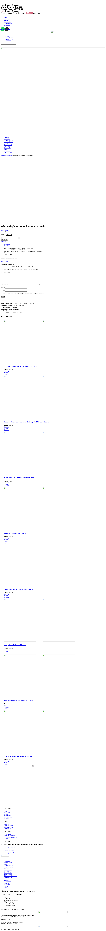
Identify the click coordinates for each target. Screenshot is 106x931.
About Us (6, 17)
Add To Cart (4, 239)
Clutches (6, 36)
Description (7, 244)
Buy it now (4, 241)
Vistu (2, 2)
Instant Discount (10, 11)
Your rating (4, 272)
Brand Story (7, 19)
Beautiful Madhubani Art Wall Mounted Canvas (20, 366)
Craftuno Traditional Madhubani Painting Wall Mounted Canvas (26, 422)
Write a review (4, 230)
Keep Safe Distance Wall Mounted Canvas (18, 700)
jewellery (6, 868)
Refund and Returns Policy (11, 837)
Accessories (7, 861)
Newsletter (7, 884)
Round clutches (8, 155)
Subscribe (19, 894)
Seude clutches (8, 874)
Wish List (6, 883)
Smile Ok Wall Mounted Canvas (15, 533)
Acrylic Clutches (8, 862)
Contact (6, 838)
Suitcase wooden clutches (10, 876)
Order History (7, 40)
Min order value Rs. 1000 (11, 7)
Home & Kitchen (8, 37)
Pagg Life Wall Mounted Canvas (15, 645)
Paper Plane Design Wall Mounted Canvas (18, 589)
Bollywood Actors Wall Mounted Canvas (18, 756)
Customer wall (8, 23)
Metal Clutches (8, 870)
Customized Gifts (8, 39)
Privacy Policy (8, 834)
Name (3, 287)
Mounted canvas (8, 871)
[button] (53, 15)
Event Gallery (7, 22)
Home (2, 155)
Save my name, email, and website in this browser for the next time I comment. (23, 293)
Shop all (6, 20)
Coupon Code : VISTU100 (12, 9)
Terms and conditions (9, 835)
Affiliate (6, 886)
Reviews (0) (7, 245)
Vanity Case (7, 139)
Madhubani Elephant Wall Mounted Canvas (19, 477)
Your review (4, 284)
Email (3, 290)
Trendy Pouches (8, 877)
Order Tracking (8, 152)
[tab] (54, 244)
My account (7, 25)
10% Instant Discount (10, 5)
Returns (6, 887)
